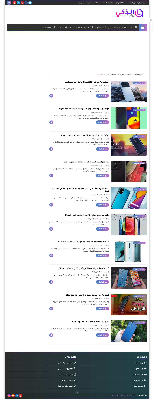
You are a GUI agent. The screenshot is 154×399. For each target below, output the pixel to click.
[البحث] (9, 3)
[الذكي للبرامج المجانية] (129, 13)
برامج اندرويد (63, 27)
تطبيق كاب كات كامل (65, 386)
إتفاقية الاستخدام (107, 2)
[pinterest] (22, 2)
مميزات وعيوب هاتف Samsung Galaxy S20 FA (90, 321)
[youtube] (14, 2)
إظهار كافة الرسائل (103, 74)
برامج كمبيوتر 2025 (82, 27)
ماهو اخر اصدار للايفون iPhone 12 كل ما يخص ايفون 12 (87, 215)
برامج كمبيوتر (138, 374)
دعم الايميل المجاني (65, 363)
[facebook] (26, 2)
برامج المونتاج (138, 368)
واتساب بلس (48, 27)
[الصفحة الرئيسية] (143, 27)
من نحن (81, 2)
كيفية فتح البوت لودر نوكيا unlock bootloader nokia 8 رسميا (85, 135)
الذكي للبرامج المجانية (120, 395)
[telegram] (30, 2)
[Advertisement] (51, 14)
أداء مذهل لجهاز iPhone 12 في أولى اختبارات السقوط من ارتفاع (83, 268)
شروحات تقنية (101, 27)
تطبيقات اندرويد (137, 380)
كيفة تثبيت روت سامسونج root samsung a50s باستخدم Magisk (83, 108)
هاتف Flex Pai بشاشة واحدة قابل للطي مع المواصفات (87, 295)
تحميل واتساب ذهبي (65, 368)
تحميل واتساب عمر (66, 374)
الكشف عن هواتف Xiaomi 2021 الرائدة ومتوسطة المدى (86, 82)
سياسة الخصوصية (120, 2)
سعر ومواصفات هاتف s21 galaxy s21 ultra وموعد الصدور (86, 162)
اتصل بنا (89, 2)
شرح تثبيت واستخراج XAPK (137, 2)
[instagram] (9, 395)
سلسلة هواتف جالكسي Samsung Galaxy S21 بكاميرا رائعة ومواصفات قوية (80, 190)
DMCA (96, 2)
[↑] (77, 392)
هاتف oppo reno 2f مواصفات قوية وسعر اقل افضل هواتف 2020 (83, 241)
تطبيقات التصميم (67, 380)
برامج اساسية (118, 27)
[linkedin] (17, 395)
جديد (132, 27)
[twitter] (18, 2)
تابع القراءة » (102, 95)
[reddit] (13, 395)
